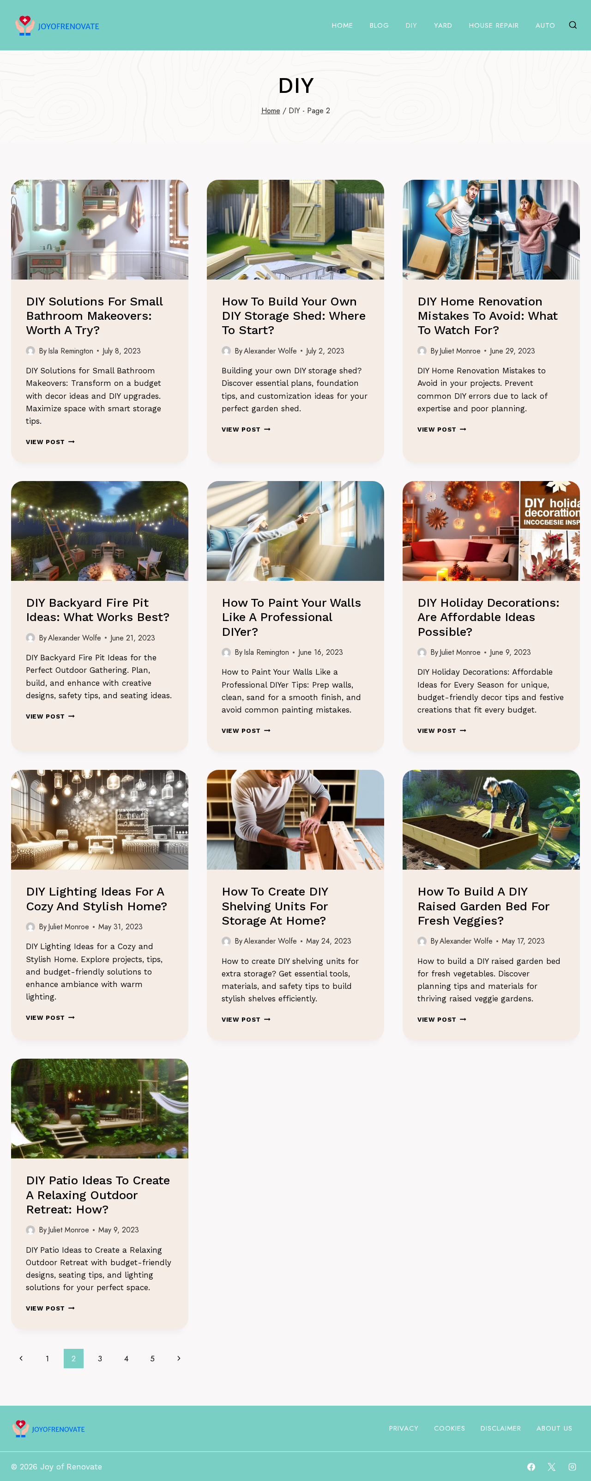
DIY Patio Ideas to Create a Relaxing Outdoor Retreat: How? (98, 1194)
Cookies (449, 1428)
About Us (555, 1428)
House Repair (494, 25)
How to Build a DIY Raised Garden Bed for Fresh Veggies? (483, 905)
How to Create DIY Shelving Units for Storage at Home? (275, 905)
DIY (411, 25)
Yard (443, 25)
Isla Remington (70, 351)
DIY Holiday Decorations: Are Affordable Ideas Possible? (488, 617)
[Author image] (30, 350)
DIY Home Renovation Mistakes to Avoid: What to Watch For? (487, 315)
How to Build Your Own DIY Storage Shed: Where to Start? (294, 315)
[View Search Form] (573, 25)
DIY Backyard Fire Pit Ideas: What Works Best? (97, 610)
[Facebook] (531, 1467)
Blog (379, 25)
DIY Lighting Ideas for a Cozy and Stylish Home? (96, 898)
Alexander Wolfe (270, 351)
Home (342, 25)
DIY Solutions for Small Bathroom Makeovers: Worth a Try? (94, 315)
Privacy (404, 1428)
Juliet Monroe (460, 351)
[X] (552, 1467)
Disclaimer (501, 1428)
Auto (545, 25)
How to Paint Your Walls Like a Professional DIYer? (291, 617)
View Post (50, 441)
